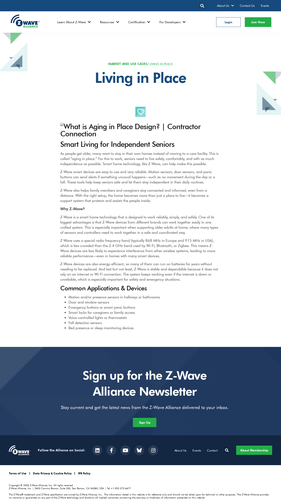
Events (265, 5)
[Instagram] (153, 450)
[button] (202, 5)
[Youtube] (125, 450)
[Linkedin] (97, 450)
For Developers (170, 22)
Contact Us (247, 5)
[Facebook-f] (111, 450)
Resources (107, 22)
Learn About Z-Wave (71, 22)
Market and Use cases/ (128, 64)
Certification (136, 22)
